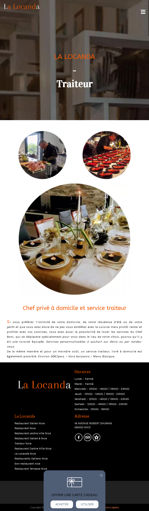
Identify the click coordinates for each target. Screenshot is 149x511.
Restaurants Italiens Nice (31, 458)
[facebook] (78, 439)
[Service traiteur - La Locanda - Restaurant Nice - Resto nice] (42, 154)
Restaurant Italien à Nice (31, 438)
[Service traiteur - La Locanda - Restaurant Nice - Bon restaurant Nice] (74, 238)
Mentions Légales (109, 507)
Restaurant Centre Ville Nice (33, 448)
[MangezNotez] (96, 439)
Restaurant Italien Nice (30, 423)
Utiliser (87, 504)
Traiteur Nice (23, 443)
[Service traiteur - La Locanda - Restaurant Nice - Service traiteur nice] (106, 154)
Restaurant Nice (25, 428)
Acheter (61, 504)
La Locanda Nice (25, 453)
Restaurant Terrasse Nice (31, 468)
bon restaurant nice (27, 463)
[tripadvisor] (87, 439)
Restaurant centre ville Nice (33, 433)
